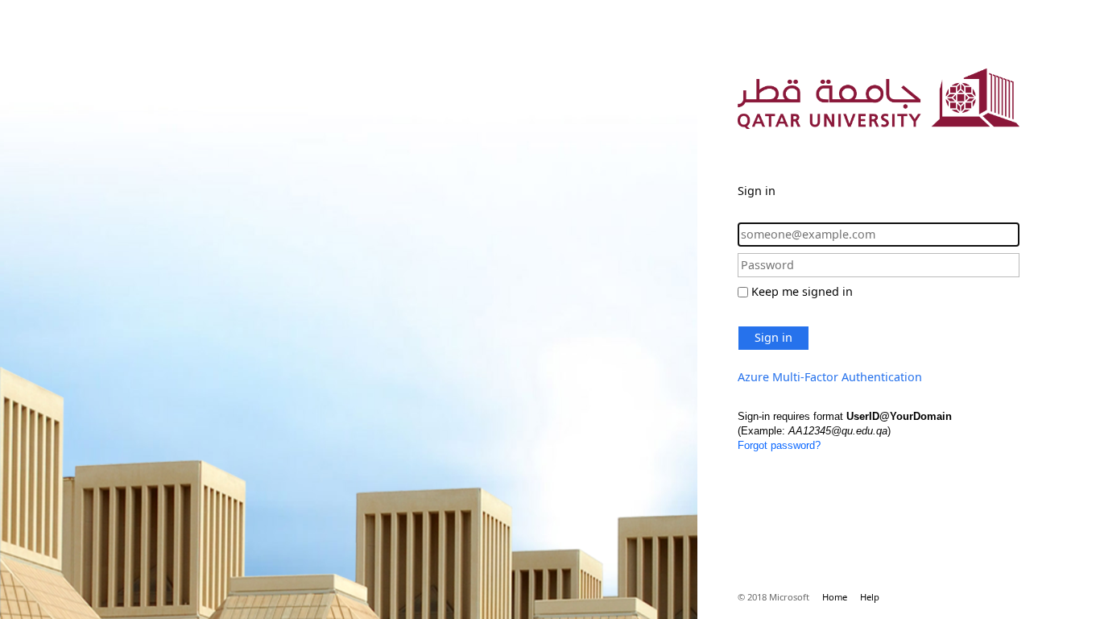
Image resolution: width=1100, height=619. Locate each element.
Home (834, 597)
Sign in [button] (773, 337)
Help (869, 597)
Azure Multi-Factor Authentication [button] (830, 376)
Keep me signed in (802, 291)
